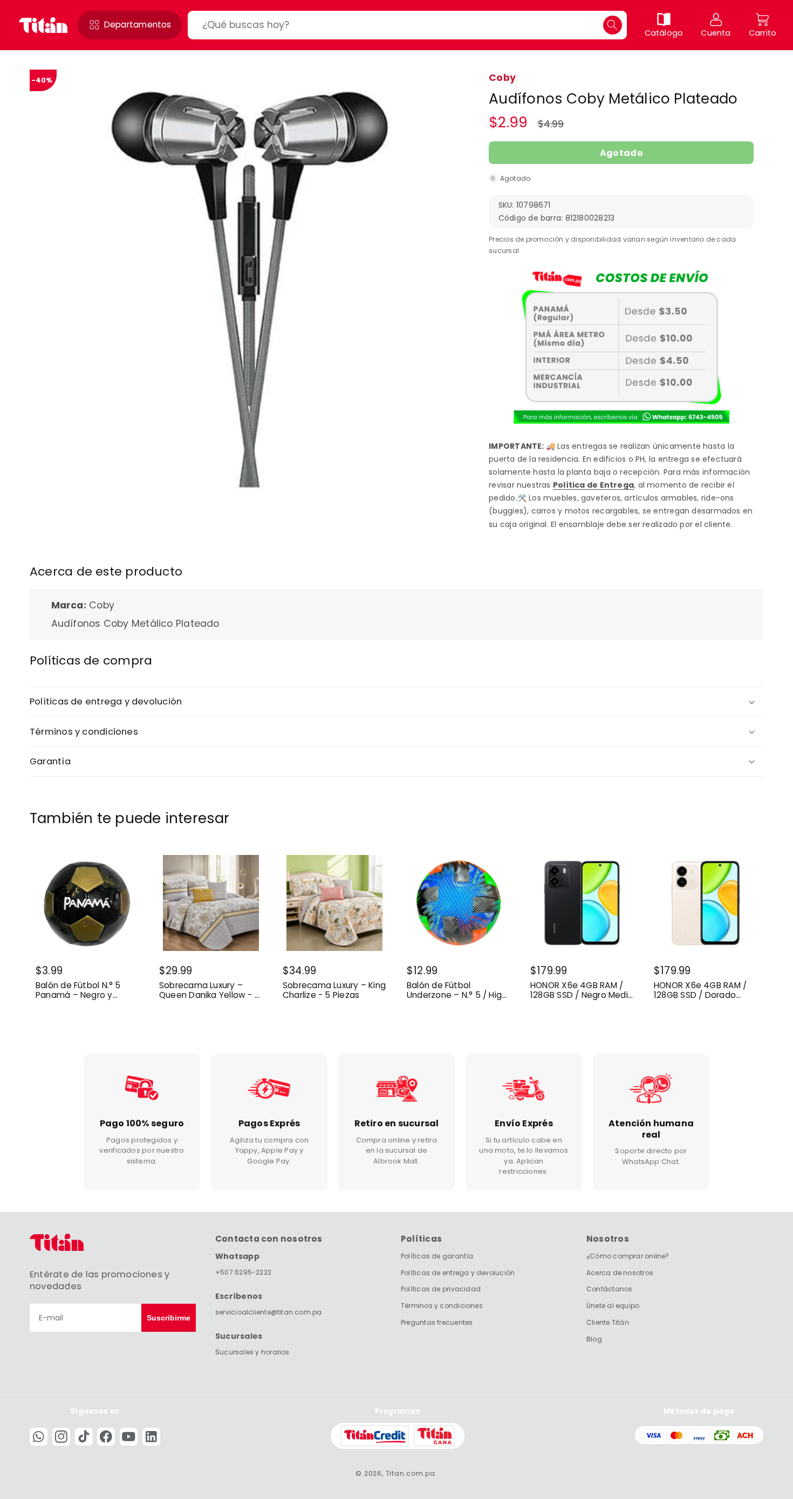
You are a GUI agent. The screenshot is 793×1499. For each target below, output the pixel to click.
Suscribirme (168, 1317)
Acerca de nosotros (619, 1272)
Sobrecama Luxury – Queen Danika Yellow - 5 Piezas (209, 991)
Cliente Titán (607, 1322)
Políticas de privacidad (441, 1289)
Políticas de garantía (437, 1256)
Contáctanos (609, 1289)
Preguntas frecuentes (437, 1322)
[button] (130, 25)
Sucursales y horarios (252, 1352)
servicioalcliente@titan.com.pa (268, 1312)
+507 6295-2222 (243, 1272)
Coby (502, 77)
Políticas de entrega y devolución (458, 1272)
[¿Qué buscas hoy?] (612, 25)
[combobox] (407, 25)
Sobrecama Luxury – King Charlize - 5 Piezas (334, 991)
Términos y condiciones (442, 1305)
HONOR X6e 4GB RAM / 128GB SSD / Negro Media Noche (581, 991)
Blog (594, 1339)
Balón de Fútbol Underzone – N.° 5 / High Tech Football (457, 991)
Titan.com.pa (410, 1473)
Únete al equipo (612, 1305)
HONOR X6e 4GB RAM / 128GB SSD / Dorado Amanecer (700, 991)
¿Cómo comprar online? (627, 1256)
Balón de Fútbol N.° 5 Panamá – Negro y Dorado (78, 991)
